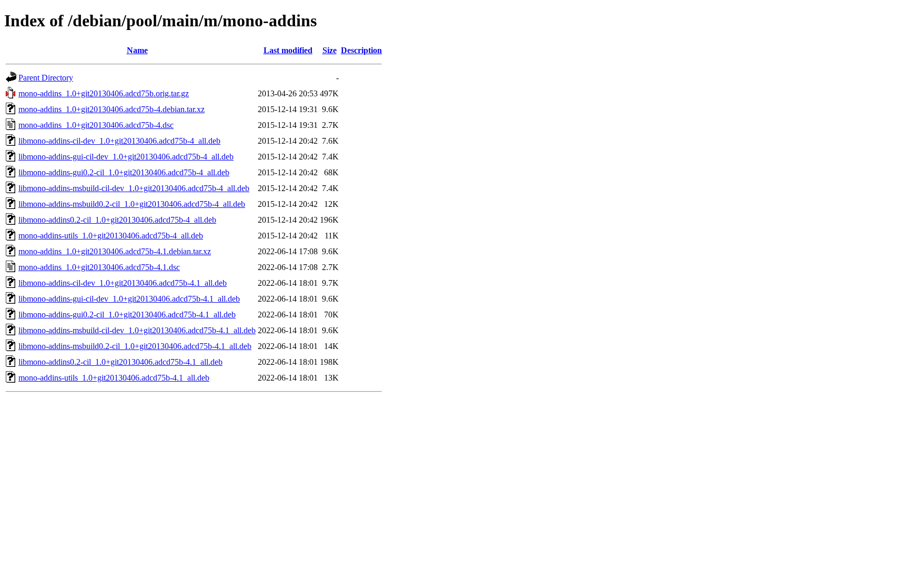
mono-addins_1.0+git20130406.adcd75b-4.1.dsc (99, 267)
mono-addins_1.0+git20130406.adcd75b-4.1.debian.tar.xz (114, 251)
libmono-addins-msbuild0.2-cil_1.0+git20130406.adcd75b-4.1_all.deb (134, 346)
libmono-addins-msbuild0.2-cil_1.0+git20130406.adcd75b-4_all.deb (131, 204)
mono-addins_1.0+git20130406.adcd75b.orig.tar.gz (103, 93)
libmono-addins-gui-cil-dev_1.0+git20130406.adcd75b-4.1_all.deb (129, 298)
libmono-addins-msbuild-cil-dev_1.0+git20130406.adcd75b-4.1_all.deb (137, 330)
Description (361, 50)
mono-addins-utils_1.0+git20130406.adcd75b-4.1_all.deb (113, 377)
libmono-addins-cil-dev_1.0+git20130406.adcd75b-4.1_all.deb (122, 282)
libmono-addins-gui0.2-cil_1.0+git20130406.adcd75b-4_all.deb (123, 172)
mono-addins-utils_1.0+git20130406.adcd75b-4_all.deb (110, 235)
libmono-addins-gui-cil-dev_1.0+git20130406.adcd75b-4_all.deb (126, 156)
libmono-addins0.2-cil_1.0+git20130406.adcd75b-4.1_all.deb (120, 361)
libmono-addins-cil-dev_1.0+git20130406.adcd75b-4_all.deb (119, 140)
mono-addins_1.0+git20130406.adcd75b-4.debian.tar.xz (111, 109)
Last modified (288, 50)
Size (329, 50)
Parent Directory (45, 77)
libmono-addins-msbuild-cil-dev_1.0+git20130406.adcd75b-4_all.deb (133, 188)
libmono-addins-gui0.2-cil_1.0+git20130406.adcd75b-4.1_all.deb (127, 314)
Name (137, 50)
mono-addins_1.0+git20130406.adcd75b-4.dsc (96, 125)
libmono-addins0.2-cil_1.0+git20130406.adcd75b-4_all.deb (117, 219)
